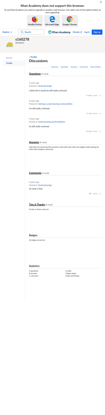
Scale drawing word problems (51, 122)
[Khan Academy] (59, 32)
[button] (9, 44)
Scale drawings (45, 86)
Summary (54, 67)
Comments (84, 67)
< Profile (33, 57)
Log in (87, 32)
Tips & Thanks (95, 67)
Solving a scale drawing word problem (55, 104)
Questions (64, 67)
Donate (76, 32)
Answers (74, 67)
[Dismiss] (101, 2)
